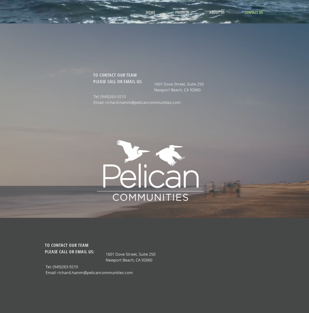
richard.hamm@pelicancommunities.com (143, 102)
